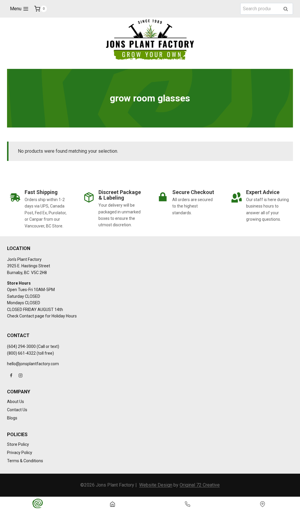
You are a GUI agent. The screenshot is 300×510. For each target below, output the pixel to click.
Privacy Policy (19, 452)
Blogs (12, 418)
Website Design (155, 485)
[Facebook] (11, 375)
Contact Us (17, 409)
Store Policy (18, 444)
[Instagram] (20, 375)
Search (287, 9)
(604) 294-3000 (21, 346)
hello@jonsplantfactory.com (33, 363)
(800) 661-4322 (21, 353)
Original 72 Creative (200, 485)
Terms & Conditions (25, 460)
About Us (15, 401)
